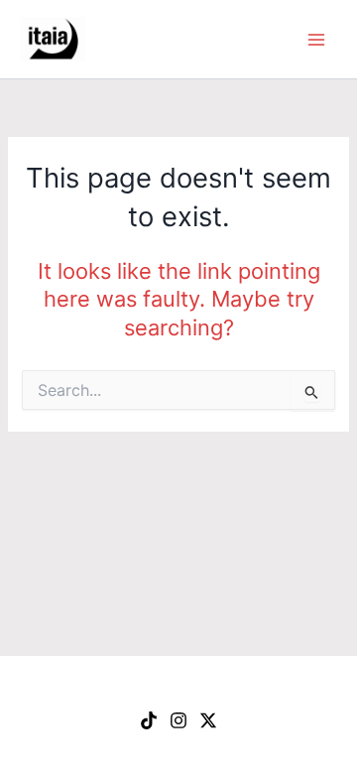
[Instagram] (178, 720)
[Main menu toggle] (316, 40)
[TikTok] (149, 720)
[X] (208, 720)
